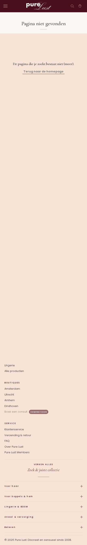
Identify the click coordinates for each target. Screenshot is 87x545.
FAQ (7, 441)
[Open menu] (5, 6)
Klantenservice (14, 429)
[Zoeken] (72, 6)
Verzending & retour (17, 435)
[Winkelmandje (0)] (80, 6)
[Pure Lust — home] (38, 6)
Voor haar (11, 486)
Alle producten (14, 371)
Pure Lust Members (17, 452)
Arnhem (9, 400)
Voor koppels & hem (18, 496)
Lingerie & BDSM (16, 506)
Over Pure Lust (13, 447)
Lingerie (9, 365)
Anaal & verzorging (19, 516)
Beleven (10, 527)
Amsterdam (12, 389)
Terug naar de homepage (43, 71)
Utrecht (9, 394)
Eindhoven (11, 406)
